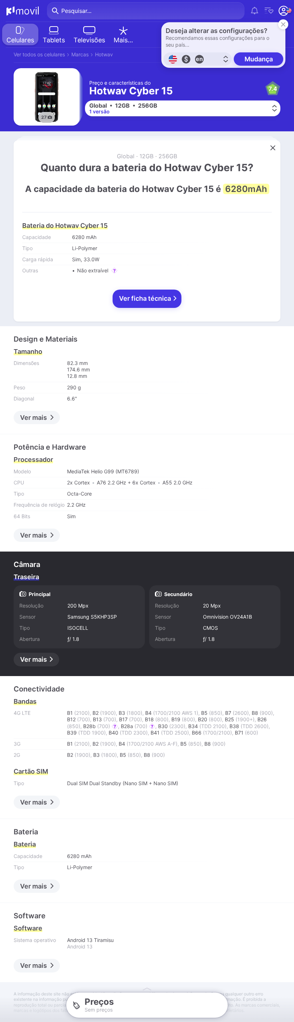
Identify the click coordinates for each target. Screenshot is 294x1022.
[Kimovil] (22, 10)
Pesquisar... (76, 10)
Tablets (54, 40)
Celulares (20, 40)
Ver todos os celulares (39, 54)
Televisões (89, 40)
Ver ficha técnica (145, 298)
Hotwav (104, 54)
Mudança (259, 59)
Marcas (80, 54)
